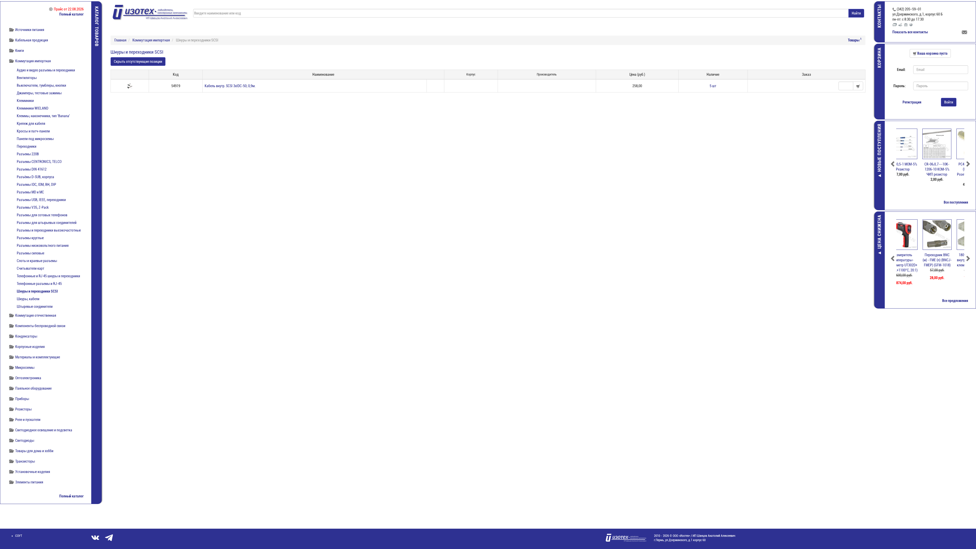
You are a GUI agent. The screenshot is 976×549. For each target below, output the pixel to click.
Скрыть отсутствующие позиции (138, 61)
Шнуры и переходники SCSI (37, 291)
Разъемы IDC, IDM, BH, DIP (36, 184)
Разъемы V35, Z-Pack (33, 207)
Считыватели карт (30, 268)
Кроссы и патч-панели (33, 131)
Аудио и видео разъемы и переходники (46, 70)
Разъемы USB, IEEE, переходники (41, 200)
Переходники (26, 146)
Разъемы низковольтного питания (43, 245)
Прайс (69, 9)
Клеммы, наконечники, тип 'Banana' (43, 116)
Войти (948, 102)
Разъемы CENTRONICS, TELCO (39, 162)
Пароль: (899, 86)
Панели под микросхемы (35, 139)
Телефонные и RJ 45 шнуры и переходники (48, 276)
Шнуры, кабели (28, 299)
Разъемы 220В (28, 154)
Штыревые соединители (35, 306)
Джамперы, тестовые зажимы (39, 93)
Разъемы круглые (30, 238)
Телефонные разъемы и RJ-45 (39, 284)
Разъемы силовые (30, 253)
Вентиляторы (27, 78)
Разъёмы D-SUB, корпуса (35, 177)
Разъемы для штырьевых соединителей (47, 223)
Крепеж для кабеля (31, 123)
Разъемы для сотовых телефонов (42, 215)
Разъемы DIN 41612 (32, 169)
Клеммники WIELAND (32, 108)
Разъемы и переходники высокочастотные (49, 230)
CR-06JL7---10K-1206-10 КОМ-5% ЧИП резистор (913, 169)
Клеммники (25, 101)
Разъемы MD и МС (30, 192)
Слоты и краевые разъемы (37, 261)
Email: (901, 70)
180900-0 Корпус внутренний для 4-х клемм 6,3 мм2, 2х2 (947, 260)
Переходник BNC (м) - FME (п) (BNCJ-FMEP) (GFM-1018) (913, 260)
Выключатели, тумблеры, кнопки (41, 85)
